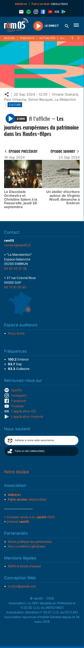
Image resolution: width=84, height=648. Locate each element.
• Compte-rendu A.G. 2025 (29, 517)
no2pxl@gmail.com (22, 586)
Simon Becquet (40, 99)
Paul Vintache (15, 99)
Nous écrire (16, 333)
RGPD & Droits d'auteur (24, 566)
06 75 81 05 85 (15, 287)
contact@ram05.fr (17, 245)
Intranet (18, 522)
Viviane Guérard (65, 94)
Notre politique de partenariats (30, 542)
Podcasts (27, 38)
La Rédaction (65, 99)
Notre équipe (16, 471)
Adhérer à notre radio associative (34, 440)
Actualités (47, 38)
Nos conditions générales (26, 546)
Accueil (9, 38)
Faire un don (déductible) (29, 451)
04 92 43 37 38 (15, 268)
